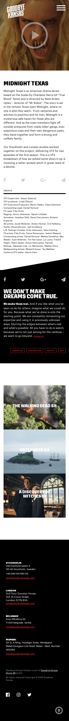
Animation (17, 351)
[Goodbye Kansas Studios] (16, 11)
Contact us (38, 336)
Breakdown (34, 351)
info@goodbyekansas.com (20, 578)
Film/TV (50, 351)
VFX (62, 351)
